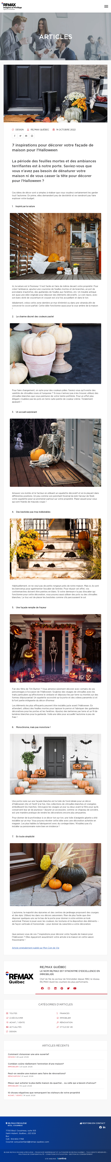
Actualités (15, 1027)
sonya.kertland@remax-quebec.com (31, 1142)
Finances (64, 1013)
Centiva (61, 1158)
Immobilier (65, 1018)
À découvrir (16, 1018)
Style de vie (66, 1027)
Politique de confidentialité (31, 1154)
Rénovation (66, 1023)
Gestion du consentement (81, 1154)
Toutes (13, 1013)
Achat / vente (17, 1023)
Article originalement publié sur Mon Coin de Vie (35, 948)
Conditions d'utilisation (56, 1154)
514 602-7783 (17, 1139)
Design (19, 130)
